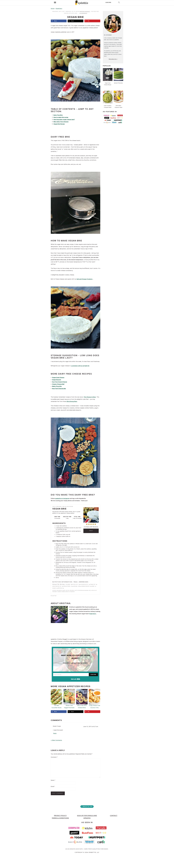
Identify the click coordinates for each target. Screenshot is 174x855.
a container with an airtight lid (80, 365)
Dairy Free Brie (58, 115)
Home (52, 8)
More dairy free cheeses (60, 121)
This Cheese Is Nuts (90, 397)
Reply (55, 733)
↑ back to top (87, 806)
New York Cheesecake (59, 388)
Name (53, 780)
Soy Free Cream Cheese (59, 382)
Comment (54, 757)
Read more (92, 613)
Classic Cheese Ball (58, 384)
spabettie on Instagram (62, 498)
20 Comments (83, 13)
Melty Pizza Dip (57, 386)
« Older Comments (56, 740)
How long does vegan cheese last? (64, 119)
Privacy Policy (60, 815)
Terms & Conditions (60, 818)
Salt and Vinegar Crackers (84, 279)
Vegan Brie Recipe (59, 124)
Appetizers (59, 8)
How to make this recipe (60, 117)
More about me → (113, 59)
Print (91, 530)
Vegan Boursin (56, 379)
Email (53, 786)
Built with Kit (75, 679)
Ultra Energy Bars (72, 401)
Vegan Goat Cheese (58, 377)
